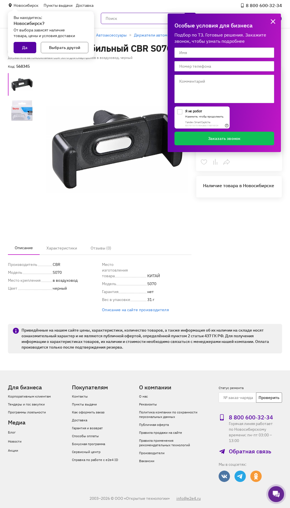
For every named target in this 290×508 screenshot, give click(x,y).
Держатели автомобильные (160, 35)
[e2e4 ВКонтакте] (224, 476)
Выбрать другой (64, 47)
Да (24, 47)
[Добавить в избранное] (204, 162)
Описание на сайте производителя (135, 309)
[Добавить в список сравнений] (215, 162)
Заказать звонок (224, 138)
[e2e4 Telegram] (240, 476)
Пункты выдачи (58, 5)
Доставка (84, 5)
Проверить (269, 397)
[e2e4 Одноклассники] (256, 476)
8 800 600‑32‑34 (264, 5)
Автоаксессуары (111, 35)
